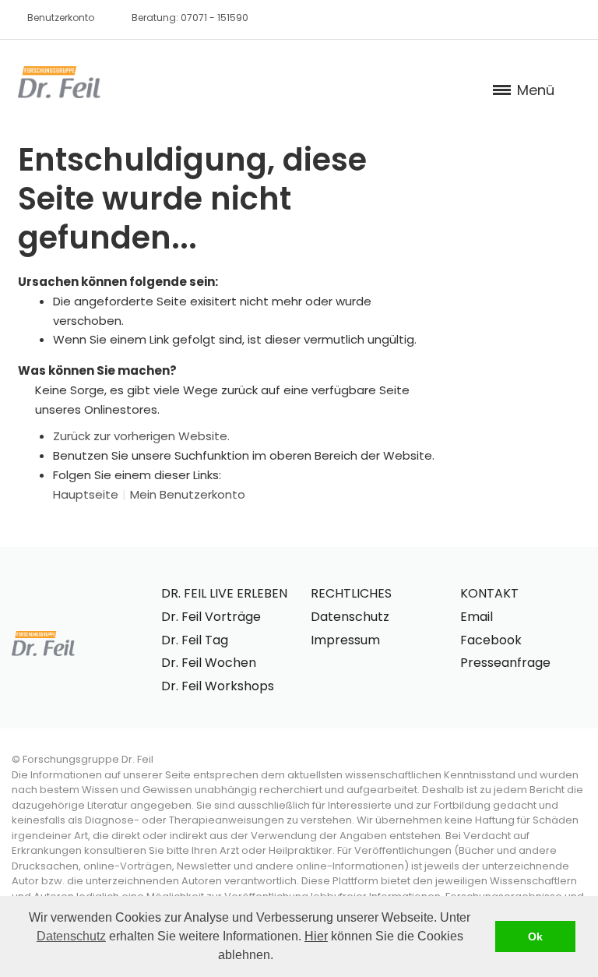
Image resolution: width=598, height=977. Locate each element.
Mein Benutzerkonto (187, 494)
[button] (278, 956)
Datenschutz (71, 936)
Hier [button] (316, 936)
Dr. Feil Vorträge (211, 617)
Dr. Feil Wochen (208, 663)
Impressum (345, 640)
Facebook (491, 640)
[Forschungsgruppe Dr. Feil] (59, 82)
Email (476, 617)
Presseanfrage (505, 663)
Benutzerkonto (60, 17)
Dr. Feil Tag (194, 640)
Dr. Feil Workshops (217, 686)
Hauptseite (85, 494)
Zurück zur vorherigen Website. (141, 436)
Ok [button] (535, 936)
